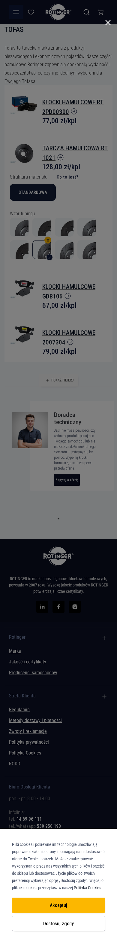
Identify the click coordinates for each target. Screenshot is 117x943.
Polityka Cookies (87, 887)
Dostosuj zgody (58, 923)
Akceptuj (58, 905)
